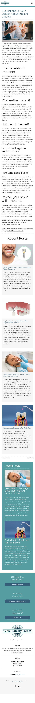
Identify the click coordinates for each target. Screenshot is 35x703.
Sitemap (21, 681)
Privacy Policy (15, 681)
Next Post (29, 458)
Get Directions (17, 584)
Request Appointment (17, 601)
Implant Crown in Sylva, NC (15, 231)
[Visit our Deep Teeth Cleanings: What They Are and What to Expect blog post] (17, 362)
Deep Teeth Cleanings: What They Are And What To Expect (17, 375)
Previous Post (6, 458)
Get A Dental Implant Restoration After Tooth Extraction (17, 268)
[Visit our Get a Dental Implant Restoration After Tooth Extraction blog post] (17, 254)
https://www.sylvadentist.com (11, 224)
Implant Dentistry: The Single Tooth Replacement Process (16, 321)
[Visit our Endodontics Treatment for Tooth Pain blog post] (17, 415)
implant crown (8, 44)
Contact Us (17, 618)
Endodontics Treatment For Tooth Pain (17, 428)
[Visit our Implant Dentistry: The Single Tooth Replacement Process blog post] (17, 308)
